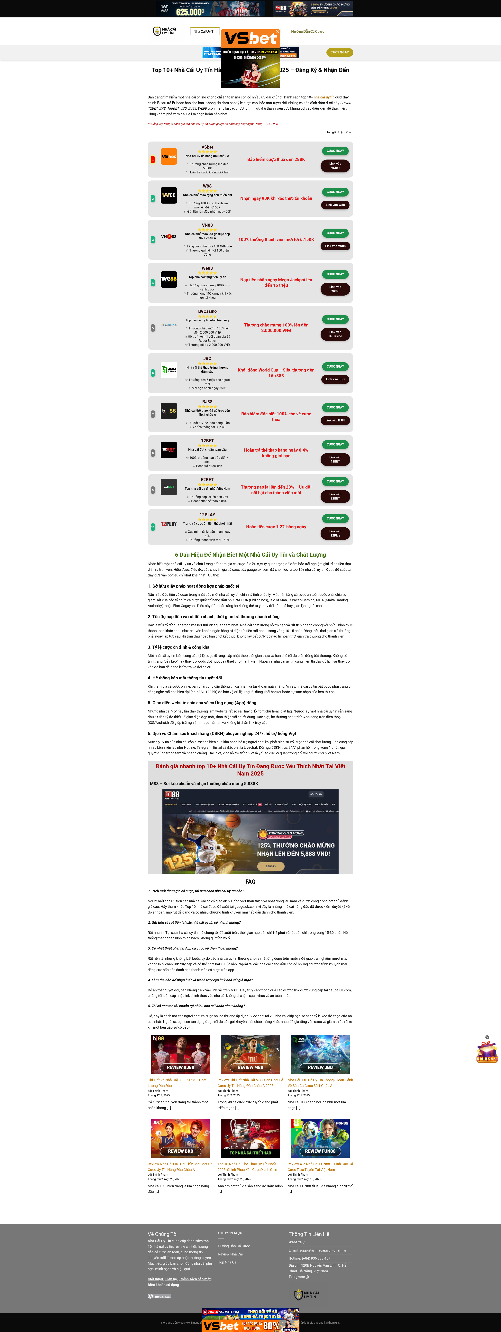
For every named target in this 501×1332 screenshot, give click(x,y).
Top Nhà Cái (227, 1262)
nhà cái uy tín (324, 97)
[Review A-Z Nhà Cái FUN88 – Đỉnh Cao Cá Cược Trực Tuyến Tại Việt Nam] (320, 1138)
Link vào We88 (335, 289)
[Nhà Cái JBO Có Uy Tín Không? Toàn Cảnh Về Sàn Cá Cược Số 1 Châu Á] (320, 1054)
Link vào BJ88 (335, 420)
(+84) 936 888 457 (316, 1258)
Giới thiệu (155, 1279)
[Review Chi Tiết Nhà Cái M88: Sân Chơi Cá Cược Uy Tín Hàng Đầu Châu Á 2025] (250, 1054)
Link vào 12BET (335, 459)
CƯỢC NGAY (335, 151)
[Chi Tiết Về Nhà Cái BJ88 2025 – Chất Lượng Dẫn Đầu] (180, 1054)
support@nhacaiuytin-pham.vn (323, 1250)
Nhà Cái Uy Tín (205, 31)
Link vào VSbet (335, 166)
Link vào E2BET (335, 496)
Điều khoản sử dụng (163, 1285)
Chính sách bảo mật (195, 1279)
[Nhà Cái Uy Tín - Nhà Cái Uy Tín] (166, 31)
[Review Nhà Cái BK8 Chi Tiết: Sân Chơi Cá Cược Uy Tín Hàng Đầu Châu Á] (180, 1138)
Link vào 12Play (335, 533)
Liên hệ (171, 1279)
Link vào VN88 (335, 246)
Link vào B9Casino (335, 334)
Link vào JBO (335, 379)
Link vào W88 (335, 205)
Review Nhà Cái (230, 1254)
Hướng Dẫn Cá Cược (307, 31)
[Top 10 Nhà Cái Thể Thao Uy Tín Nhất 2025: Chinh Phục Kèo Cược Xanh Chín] (250, 1138)
